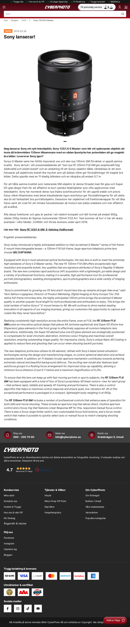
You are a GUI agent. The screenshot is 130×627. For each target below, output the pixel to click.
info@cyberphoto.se (68, 437)
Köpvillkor (50, 506)
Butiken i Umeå (93, 501)
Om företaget (92, 495)
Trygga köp (18, 1)
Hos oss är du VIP (36, 1)
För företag (9, 518)
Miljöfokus (115, 1)
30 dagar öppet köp (59, 1)
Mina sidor (9, 495)
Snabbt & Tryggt (12, 506)
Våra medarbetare (94, 506)
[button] (27, 469)
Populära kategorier (95, 518)
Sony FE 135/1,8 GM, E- (34, 229)
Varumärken (91, 512)
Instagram (9, 543)
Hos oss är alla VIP (13, 512)
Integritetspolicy (53, 512)
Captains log (10, 549)
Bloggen (14, 20)
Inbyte (48, 495)
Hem (6, 20)
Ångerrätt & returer (15, 523)
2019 (24, 20)
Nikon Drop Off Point (55, 501)
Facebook (9, 537)
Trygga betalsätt (98, 1)
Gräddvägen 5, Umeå (111, 437)
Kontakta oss (10, 501)
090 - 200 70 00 (23, 437)
